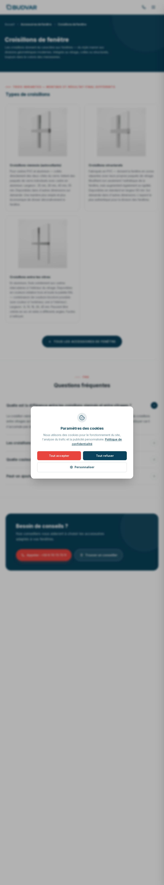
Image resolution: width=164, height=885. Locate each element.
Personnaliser (84, 467)
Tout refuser (105, 455)
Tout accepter (59, 455)
